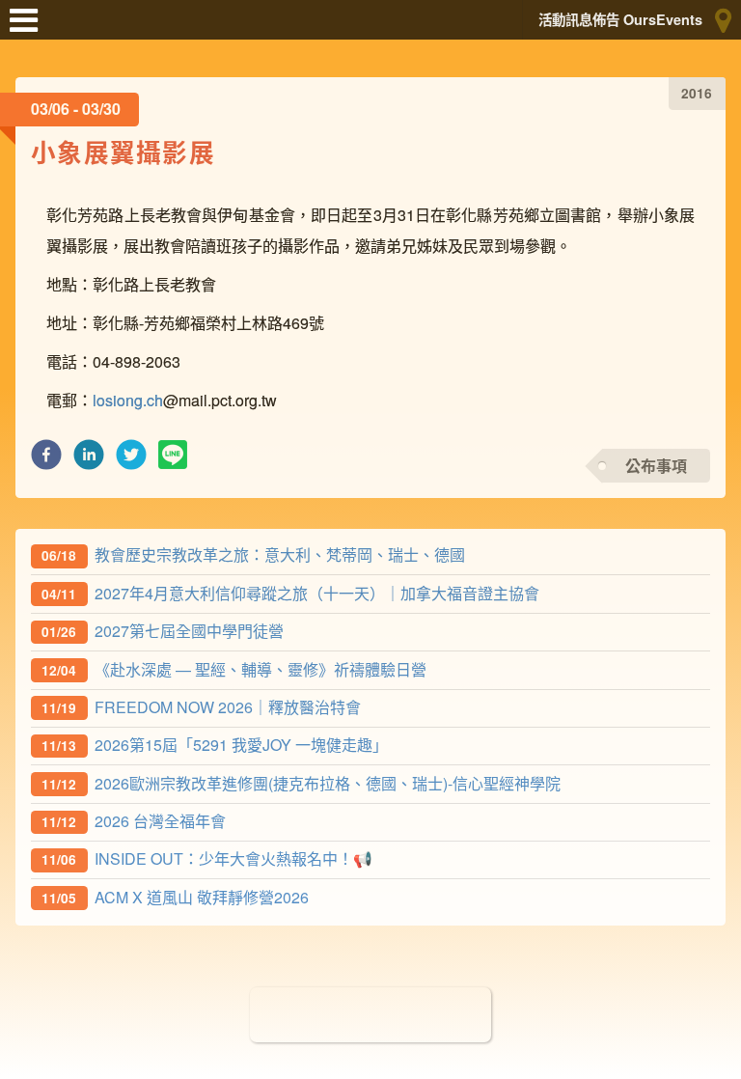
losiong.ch (128, 400)
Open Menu (29, 29)
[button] (46, 460)
